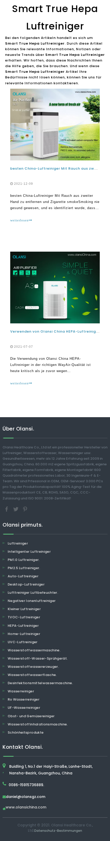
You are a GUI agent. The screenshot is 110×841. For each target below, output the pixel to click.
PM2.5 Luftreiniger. (24, 568)
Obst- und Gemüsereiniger (31, 716)
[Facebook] (7, 509)
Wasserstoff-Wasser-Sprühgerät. (38, 658)
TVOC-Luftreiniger (24, 617)
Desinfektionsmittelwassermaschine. (40, 683)
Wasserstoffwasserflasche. (32, 674)
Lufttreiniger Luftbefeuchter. (33, 592)
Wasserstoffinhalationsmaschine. (38, 724)
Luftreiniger (18, 543)
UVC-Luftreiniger (23, 642)
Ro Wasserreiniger (23, 699)
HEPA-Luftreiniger (23, 625)
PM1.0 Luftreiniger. (24, 559)
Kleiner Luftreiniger (24, 609)
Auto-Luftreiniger (23, 576)
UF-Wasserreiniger (24, 707)
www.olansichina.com (26, 807)
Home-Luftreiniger (24, 633)
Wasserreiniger (21, 691)
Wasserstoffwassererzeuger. (33, 666)
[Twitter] (16, 509)
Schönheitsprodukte (25, 732)
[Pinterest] (25, 509)
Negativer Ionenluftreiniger (32, 600)
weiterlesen (19, 220)
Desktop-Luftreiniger (26, 584)
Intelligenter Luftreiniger (29, 551)
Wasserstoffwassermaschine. (34, 650)
